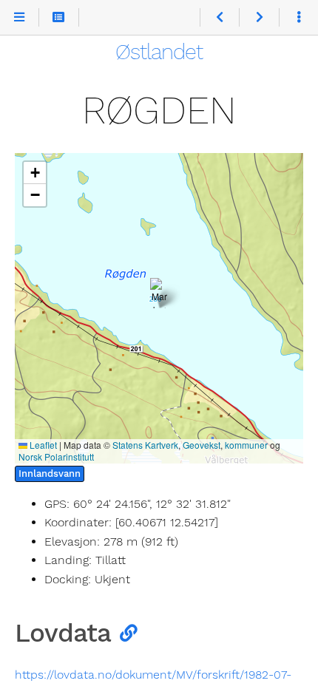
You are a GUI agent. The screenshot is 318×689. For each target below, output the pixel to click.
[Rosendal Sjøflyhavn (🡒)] (258, 17)
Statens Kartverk (145, 444)
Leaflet (42, 444)
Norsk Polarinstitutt (56, 456)
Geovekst (201, 444)
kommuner (246, 444)
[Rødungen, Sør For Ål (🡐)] (219, 17)
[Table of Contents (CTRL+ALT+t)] (58, 17)
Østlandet (159, 51)
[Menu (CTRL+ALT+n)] (19, 17)
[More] (298, 17)
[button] (159, 293)
